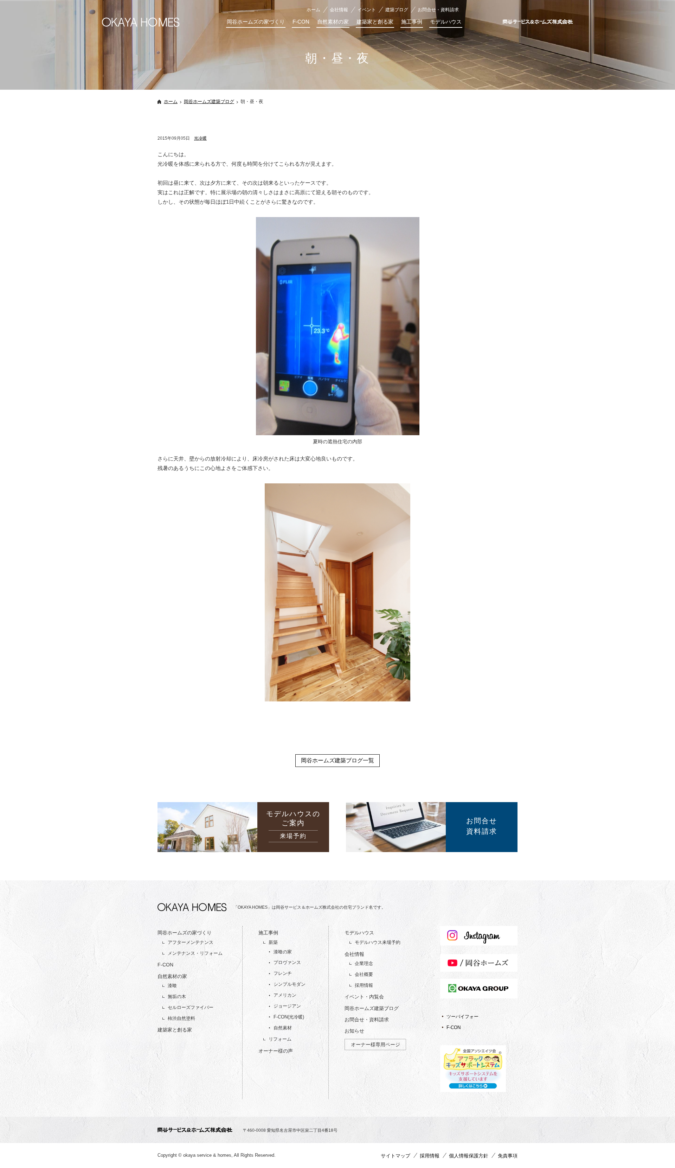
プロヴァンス (287, 962)
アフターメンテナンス (190, 942)
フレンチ (283, 973)
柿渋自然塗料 (181, 1018)
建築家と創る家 (374, 22)
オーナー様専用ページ (375, 1044)
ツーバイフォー (462, 1016)
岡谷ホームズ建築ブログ (209, 101)
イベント (367, 9)
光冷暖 (200, 138)
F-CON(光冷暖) (289, 1017)
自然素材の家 (333, 22)
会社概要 (364, 974)
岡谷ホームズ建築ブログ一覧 (337, 760)
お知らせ (354, 1031)
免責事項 (508, 1156)
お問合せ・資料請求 (438, 9)
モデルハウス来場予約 (377, 942)
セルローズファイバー (190, 1007)
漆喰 (172, 985)
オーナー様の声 (275, 1051)
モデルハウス (446, 22)
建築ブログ (396, 9)
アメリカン (285, 995)
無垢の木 (177, 996)
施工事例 (411, 22)
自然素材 (283, 1027)
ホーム (313, 9)
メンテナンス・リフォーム (195, 953)
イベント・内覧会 (364, 996)
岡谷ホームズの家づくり (256, 22)
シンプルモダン (290, 984)
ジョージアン (287, 1006)
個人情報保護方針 (468, 1156)
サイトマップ (395, 1156)
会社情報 (339, 9)
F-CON (300, 22)
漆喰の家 (283, 951)
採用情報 (364, 985)
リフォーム (280, 1039)
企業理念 (364, 963)
